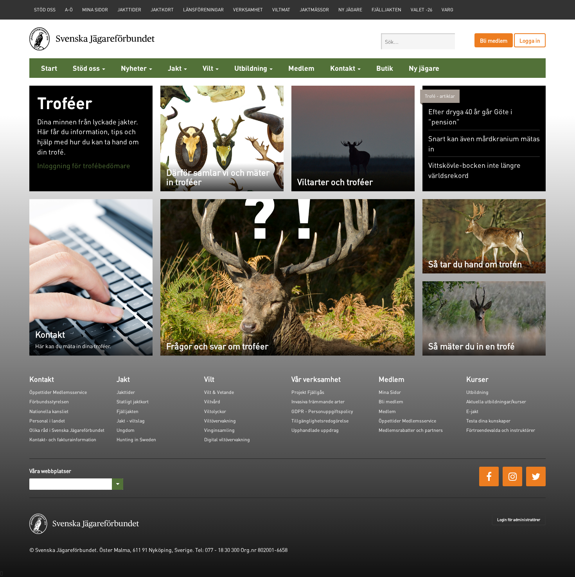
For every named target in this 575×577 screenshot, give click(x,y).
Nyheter (134, 67)
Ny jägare (350, 10)
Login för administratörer (518, 519)
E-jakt (472, 411)
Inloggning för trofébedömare (83, 165)
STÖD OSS (45, 10)
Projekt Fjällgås (307, 392)
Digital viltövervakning (227, 439)
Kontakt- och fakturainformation (62, 439)
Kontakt (343, 67)
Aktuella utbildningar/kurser (496, 401)
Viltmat (281, 10)
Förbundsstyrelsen (49, 401)
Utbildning (251, 67)
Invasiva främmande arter (318, 401)
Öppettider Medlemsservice (58, 392)
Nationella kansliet (48, 411)
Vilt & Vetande (219, 392)
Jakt (175, 67)
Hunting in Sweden (136, 439)
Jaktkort (162, 10)
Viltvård (212, 401)
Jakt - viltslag (131, 421)
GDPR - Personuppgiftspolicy (322, 411)
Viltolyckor (215, 411)
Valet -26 (421, 10)
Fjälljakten (386, 10)
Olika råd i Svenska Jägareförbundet (66, 430)
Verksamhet (248, 10)
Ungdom (126, 430)
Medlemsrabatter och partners (411, 430)
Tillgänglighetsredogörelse (320, 421)
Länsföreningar (203, 10)
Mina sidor (95, 10)
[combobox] (418, 41)
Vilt (209, 67)
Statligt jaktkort (133, 401)
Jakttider (129, 10)
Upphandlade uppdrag (315, 430)
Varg (447, 10)
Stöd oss (87, 67)
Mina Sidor (390, 392)
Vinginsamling (219, 430)
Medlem (301, 67)
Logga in (529, 40)
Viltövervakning (220, 421)
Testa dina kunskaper (488, 421)
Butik (384, 67)
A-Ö (69, 10)
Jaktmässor (314, 10)
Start (49, 67)
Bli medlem (493, 40)
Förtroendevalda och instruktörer (500, 430)
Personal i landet (47, 421)
